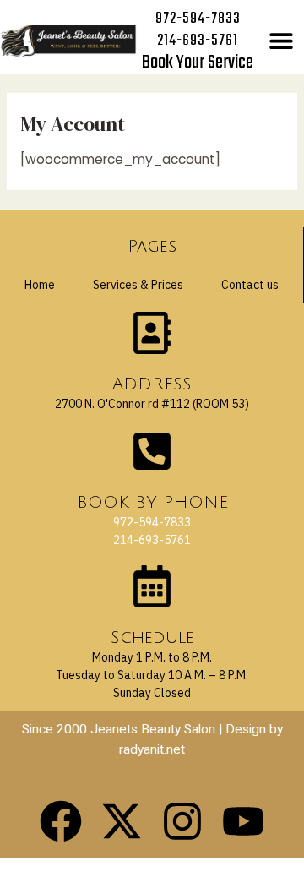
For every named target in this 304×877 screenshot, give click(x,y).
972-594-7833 (198, 19)
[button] (282, 41)
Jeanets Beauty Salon (152, 729)
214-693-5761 (197, 41)
